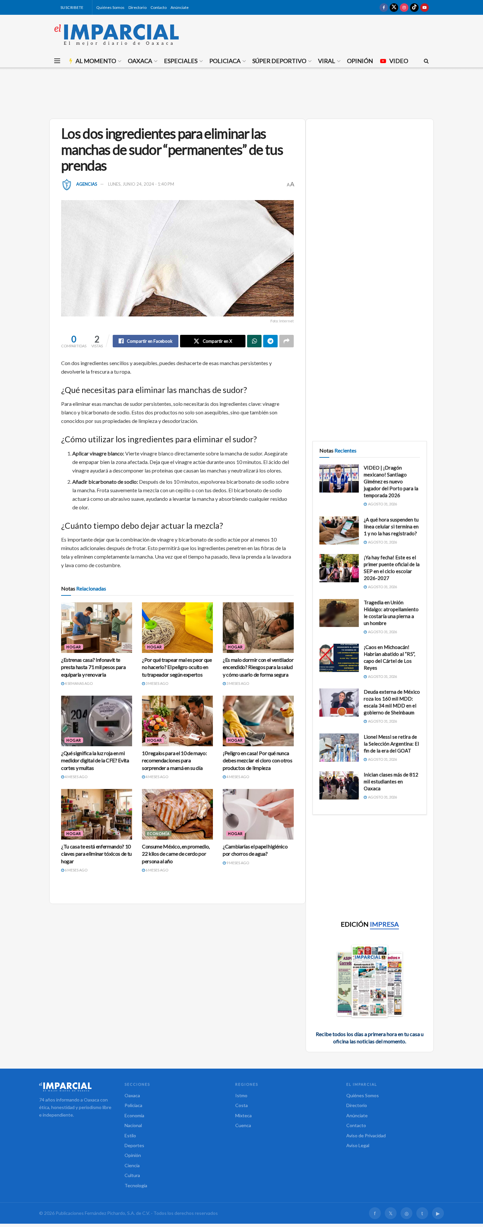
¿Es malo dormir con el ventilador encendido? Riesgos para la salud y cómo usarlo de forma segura (258, 667)
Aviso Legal (357, 1145)
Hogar (73, 647)
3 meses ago (156, 683)
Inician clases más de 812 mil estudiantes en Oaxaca (391, 781)
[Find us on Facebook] (384, 7)
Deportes (134, 1145)
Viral (326, 60)
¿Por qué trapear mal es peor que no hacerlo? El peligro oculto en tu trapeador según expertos (177, 667)
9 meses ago (237, 863)
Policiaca (225, 60)
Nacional (133, 1125)
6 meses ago (75, 870)
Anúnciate (180, 7)
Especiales (180, 60)
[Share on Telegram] (270, 341)
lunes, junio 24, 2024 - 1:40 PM (141, 184)
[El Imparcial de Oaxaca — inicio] (75, 1087)
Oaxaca (140, 60)
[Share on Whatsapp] (254, 341)
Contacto (158, 7)
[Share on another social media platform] (286, 341)
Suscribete (71, 7)
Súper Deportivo (279, 60)
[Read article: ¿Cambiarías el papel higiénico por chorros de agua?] (258, 814)
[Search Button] (426, 60)
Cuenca (243, 1125)
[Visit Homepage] (116, 34)
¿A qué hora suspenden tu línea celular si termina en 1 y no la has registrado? (391, 526)
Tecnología (136, 1185)
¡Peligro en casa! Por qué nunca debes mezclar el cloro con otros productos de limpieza (257, 760)
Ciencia (132, 1165)
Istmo (241, 1095)
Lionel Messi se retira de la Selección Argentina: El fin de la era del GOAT (391, 743)
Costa (241, 1105)
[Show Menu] (57, 60)
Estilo (130, 1135)
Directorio (137, 7)
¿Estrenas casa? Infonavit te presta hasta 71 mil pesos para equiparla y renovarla (93, 667)
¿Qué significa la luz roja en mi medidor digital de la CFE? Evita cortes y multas (95, 760)
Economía (158, 833)
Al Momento (96, 60)
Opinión (360, 60)
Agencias (86, 184)
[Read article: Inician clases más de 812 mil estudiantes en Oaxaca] (339, 785)
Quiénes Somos (110, 7)
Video (398, 60)
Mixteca (243, 1115)
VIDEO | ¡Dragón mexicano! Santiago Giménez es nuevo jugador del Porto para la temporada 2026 (391, 481)
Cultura (132, 1175)
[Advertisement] (241, 92)
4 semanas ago (78, 683)
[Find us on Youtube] (424, 7)
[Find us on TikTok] (414, 7)
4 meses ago (75, 777)
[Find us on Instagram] (404, 7)
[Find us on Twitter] (394, 7)
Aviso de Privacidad (366, 1135)
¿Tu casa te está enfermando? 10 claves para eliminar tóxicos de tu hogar (96, 853)
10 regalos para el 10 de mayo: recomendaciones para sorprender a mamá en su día (174, 760)
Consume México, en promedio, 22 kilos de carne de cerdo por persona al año (176, 853)
